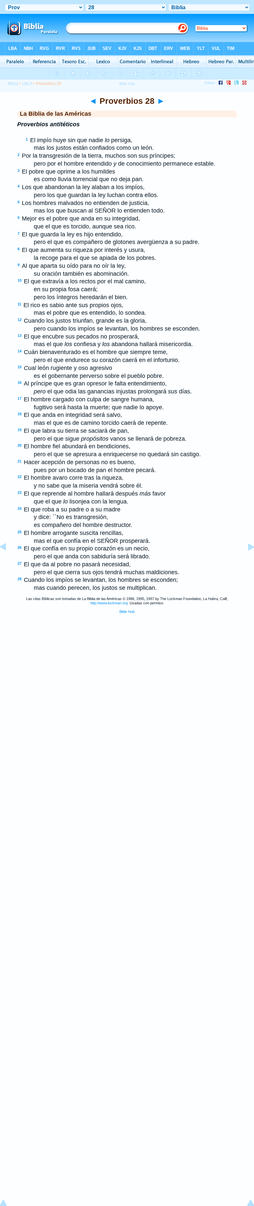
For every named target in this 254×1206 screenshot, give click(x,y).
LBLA (27, 83)
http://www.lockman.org (109, 603)
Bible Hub (127, 612)
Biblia (13, 83)
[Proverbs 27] (8, 561)
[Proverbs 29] (245, 561)
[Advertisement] (127, 669)
